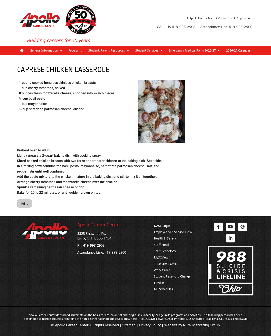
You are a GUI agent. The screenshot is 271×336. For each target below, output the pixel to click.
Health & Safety (165, 238)
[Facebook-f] (218, 227)
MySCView (161, 257)
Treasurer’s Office (166, 264)
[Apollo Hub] (196, 18)
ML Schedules (163, 289)
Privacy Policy (150, 325)
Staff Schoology (165, 251)
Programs (75, 50)
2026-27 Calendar (238, 50)
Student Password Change (172, 276)
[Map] (210, 18)
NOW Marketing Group (201, 325)
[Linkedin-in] (230, 238)
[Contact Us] (224, 18)
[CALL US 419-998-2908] (176, 26)
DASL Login (162, 226)
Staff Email (161, 245)
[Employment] (243, 18)
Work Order (162, 270)
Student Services (146, 50)
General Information (44, 50)
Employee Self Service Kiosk (173, 232)
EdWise (159, 283)
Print (24, 203)
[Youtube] (230, 227)
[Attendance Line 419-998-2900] (226, 26)
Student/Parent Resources (106, 50)
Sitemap (129, 325)
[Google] (242, 227)
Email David (240, 319)
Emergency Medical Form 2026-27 (192, 50)
